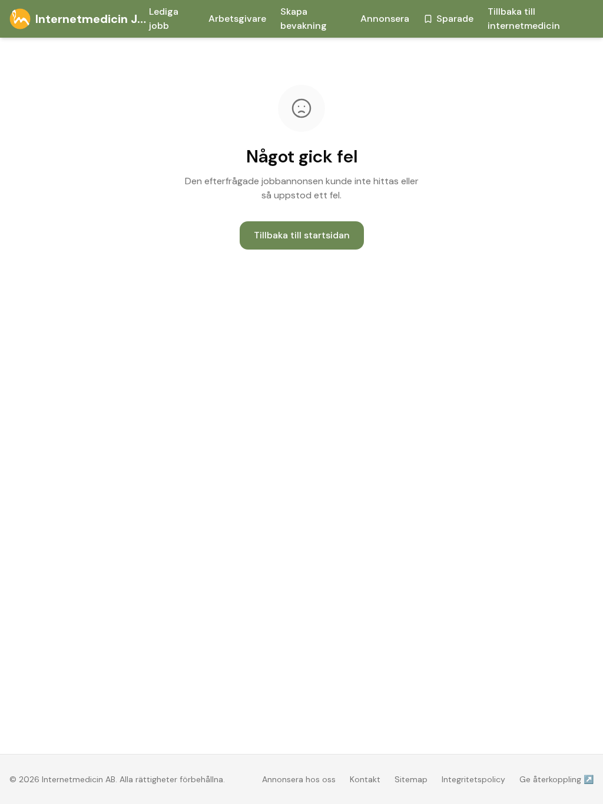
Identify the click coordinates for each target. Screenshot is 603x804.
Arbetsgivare (237, 18)
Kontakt (365, 779)
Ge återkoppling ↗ (556, 779)
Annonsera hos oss (299, 779)
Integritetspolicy (473, 779)
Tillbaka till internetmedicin (524, 18)
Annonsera (384, 18)
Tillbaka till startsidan (302, 235)
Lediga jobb (163, 18)
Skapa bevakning (303, 18)
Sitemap (411, 779)
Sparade (454, 18)
